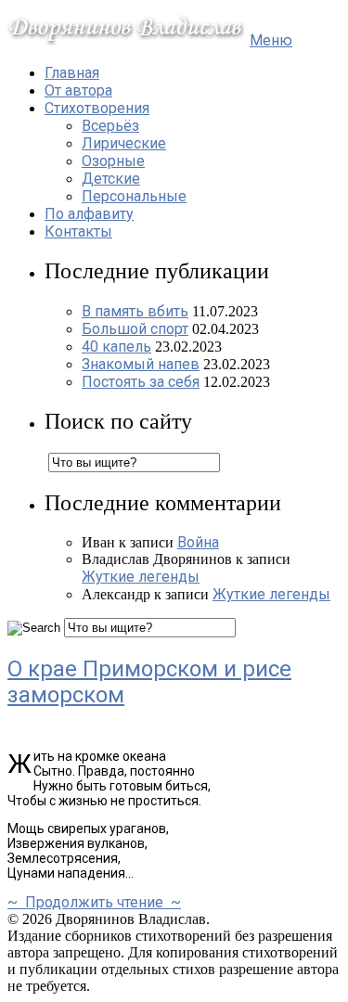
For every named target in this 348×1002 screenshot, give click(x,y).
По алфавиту (89, 214)
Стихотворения (97, 108)
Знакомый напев (141, 364)
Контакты (78, 231)
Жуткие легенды (141, 576)
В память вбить (135, 311)
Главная (72, 73)
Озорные (113, 161)
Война (198, 542)
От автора (78, 90)
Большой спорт (135, 329)
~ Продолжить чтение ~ (94, 902)
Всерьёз (110, 126)
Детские (111, 178)
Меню (271, 40)
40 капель (116, 346)
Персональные (134, 196)
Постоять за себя (141, 382)
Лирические (124, 143)
